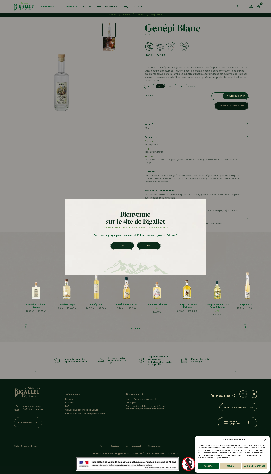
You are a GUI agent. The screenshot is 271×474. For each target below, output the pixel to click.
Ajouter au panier (236, 95)
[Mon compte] (251, 6)
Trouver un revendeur (228, 105)
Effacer (192, 86)
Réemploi (131, 402)
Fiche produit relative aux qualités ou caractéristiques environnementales (145, 407)
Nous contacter (25, 423)
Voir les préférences (254, 465)
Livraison (69, 399)
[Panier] (258, 6)
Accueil (112, 15)
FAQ (67, 406)
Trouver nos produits (107, 6)
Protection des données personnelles (85, 413)
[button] (265, 439)
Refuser (230, 465)
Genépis (140, 15)
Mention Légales (155, 446)
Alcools (126, 15)
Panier (102, 446)
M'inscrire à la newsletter (235, 407)
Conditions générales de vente (81, 409)
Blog (125, 6)
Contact (139, 6)
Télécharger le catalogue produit (232, 422)
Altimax (33, 446)
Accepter (208, 465)
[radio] (149, 86)
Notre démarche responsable (141, 399)
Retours (69, 402)
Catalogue (69, 6)
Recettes (87, 6)
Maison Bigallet (48, 6)
